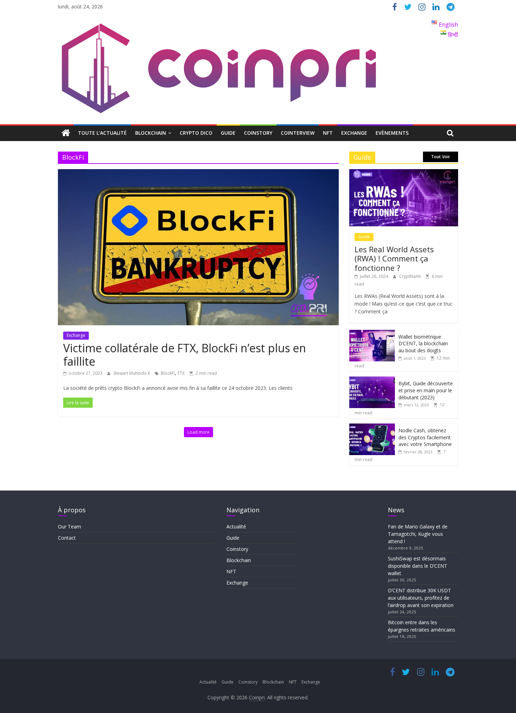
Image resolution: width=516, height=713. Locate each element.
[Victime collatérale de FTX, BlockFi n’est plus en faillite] (198, 173)
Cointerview (298, 132)
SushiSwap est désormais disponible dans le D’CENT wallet (417, 566)
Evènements (392, 132)
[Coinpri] (66, 133)
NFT (328, 132)
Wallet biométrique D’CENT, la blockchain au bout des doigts (423, 343)
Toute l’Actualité (102, 132)
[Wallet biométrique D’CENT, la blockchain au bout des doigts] (372, 333)
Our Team (69, 526)
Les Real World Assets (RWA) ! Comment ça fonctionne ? (394, 258)
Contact (67, 537)
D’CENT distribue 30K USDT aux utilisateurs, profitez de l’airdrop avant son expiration (421, 597)
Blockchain (150, 132)
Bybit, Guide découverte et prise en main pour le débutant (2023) (425, 390)
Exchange (354, 132)
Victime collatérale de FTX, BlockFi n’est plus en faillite (184, 354)
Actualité (236, 526)
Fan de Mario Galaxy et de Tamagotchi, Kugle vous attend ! (418, 534)
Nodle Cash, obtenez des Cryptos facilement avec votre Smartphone (425, 437)
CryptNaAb (410, 276)
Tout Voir (440, 157)
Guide (228, 132)
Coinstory (258, 132)
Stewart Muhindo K (132, 373)
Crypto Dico (196, 132)
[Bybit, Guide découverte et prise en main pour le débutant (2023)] (372, 380)
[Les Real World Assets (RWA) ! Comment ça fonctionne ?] (403, 172)
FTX (181, 373)
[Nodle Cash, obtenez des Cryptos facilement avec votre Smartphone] (372, 427)
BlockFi (168, 373)
